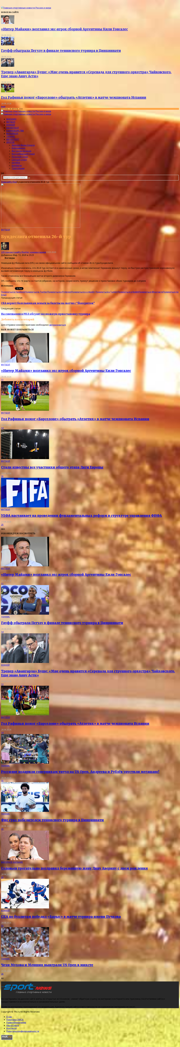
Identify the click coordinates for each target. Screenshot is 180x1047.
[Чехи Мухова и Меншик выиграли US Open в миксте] (25, 955)
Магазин (11, 119)
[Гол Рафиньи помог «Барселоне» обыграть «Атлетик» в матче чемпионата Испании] (7, 91)
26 (2, 974)
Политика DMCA (14, 1019)
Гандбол (16, 162)
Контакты (11, 1028)
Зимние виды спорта (23, 145)
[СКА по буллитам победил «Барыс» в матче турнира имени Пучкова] (25, 907)
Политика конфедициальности (22, 1031)
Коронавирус (18, 148)
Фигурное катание (21, 151)
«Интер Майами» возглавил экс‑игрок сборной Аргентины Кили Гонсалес (64, 29)
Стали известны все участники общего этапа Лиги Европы (52, 467)
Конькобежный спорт (23, 153)
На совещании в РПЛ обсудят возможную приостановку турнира (45, 313)
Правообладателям (16, 1022)
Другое (10, 142)
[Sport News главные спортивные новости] (27, 993)
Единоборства (15, 130)
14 (2, 428)
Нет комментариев (36, 252)
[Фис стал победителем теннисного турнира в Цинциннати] (25, 811)
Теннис (10, 136)
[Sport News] (26, 7)
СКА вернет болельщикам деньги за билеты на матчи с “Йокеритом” (48, 303)
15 (2, 780)
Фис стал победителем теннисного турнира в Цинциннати (52, 820)
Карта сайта (12, 1025)
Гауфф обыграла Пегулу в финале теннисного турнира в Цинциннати (61, 51)
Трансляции (18, 168)
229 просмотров (9, 252)
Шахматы (17, 165)
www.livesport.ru (23, 285)
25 (2, 524)
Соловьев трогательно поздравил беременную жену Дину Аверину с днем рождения (74, 868)
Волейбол (12, 133)
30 (2, 476)
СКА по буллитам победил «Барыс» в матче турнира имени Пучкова (61, 917)
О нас (9, 1016)
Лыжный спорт (20, 156)
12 (2, 684)
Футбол (10, 122)
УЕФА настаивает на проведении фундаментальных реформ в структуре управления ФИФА (81, 516)
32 (2, 925)
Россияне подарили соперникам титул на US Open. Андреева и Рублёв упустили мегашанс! (80, 772)
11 (2, 379)
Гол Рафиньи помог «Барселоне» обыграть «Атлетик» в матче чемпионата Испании (73, 97)
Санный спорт (19, 159)
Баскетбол (12, 127)
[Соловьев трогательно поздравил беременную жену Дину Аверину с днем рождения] (25, 859)
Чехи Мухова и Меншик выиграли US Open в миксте (47, 965)
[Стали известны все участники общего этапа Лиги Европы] (25, 458)
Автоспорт (12, 139)
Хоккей (10, 124)
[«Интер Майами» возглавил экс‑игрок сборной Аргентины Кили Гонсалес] (7, 23)
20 (2, 829)
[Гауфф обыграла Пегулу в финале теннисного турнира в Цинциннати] (7, 44)
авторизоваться (57, 324)
